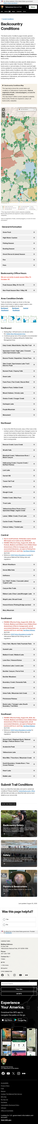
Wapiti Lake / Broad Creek (12, 599)
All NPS (19, 994)
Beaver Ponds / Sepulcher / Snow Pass (17, 358)
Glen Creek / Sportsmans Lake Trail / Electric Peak (16, 364)
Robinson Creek (8, 688)
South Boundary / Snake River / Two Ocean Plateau (16, 764)
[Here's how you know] (19, 2)
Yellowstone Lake (9, 752)
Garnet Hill (7, 476)
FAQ (3, 962)
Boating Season (8, 249)
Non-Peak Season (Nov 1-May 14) (15, 290)
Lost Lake (6, 470)
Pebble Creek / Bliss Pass (12, 498)
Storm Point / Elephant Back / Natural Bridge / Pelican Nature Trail (16, 740)
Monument (7, 415)
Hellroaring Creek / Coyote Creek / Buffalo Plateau (15, 464)
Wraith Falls (7, 450)
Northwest (4, 308)
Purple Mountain (9, 409)
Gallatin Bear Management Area (15, 334)
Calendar (19, 11)
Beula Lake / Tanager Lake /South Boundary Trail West (15, 705)
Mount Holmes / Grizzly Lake (13, 393)
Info (2, 11)
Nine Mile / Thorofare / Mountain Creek (17, 758)
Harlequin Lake (8, 404)
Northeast (15, 308)
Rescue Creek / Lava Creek (13, 444)
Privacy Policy (5, 1086)
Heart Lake (7, 771)
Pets (4, 265)
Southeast (16, 310)
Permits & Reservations (15, 886)
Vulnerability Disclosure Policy (10, 1105)
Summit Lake (7, 649)
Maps (13, 11)
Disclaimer (4, 1102)
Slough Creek (8, 492)
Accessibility (4, 1083)
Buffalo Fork (7, 487)
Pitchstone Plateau (10, 699)
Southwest (4, 310)
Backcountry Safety (13, 825)
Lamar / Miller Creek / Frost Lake (15, 516)
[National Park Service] (2, 7)
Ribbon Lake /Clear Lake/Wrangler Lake (17, 594)
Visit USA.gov (6, 1120)
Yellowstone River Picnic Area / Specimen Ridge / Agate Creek (14, 509)
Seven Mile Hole (9, 570)
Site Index (5, 965)
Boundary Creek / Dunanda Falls (14, 682)
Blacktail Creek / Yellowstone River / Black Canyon (16, 456)
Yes (7, 919)
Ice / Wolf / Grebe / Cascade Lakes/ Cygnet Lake (16, 582)
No (7, 924)
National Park (13, 7)
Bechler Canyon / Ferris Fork (13, 671)
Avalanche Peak (9, 747)
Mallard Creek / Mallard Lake (13, 655)
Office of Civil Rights (7, 1110)
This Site (19, 989)
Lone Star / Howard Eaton (12, 660)
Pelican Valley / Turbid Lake (13, 527)
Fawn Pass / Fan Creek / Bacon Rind (16, 382)
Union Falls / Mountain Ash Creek (15, 693)
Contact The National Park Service (11, 1094)
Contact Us (5, 956)
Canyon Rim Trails (9, 588)
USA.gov (3, 1108)
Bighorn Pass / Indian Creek (13, 387)
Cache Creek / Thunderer (12, 521)
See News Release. (29, 551)
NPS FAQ (3, 1097)
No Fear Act (4, 1099)
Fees (24, 11)
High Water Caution (10, 238)
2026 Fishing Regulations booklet (21, 555)
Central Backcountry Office (27, 791)
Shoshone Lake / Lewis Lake (13, 666)
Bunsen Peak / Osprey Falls (13, 371)
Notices (3, 1091)
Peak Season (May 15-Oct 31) (13, 285)
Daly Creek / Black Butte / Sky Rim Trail (17, 345)
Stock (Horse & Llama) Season (14, 254)
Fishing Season (8, 243)
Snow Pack (7, 232)
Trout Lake (7, 503)
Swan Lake (7, 376)
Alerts (7, 11)
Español (4, 968)
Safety (6, 855)
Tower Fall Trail (8, 481)
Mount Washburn (9, 564)
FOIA (2, 1088)
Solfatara (6, 575)
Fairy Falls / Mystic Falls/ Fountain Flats (17, 644)
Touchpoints (8, 933)
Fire (4, 260)
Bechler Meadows (9, 677)
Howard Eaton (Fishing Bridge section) (17, 605)
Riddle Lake (7, 776)
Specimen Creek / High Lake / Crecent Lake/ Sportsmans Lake (17, 352)
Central (25, 308)
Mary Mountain (8, 610)
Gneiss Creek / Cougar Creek (13, 398)
